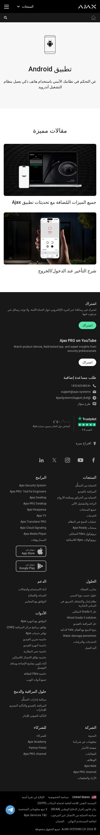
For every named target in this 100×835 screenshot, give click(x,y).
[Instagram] (67, 460)
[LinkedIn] (41, 460)
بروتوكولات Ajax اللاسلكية (81, 539)
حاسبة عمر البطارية (34, 651)
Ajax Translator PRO (33, 521)
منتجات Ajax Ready (84, 527)
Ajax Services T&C (35, 815)
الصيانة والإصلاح (37, 595)
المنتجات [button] (27, 6)
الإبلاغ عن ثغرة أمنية (33, 797)
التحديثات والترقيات (84, 642)
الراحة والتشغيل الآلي (83, 503)
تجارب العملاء (88, 589)
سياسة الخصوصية (58, 797)
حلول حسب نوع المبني (83, 595)
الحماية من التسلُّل (85, 485)
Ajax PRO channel (84, 772)
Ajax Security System (32, 485)
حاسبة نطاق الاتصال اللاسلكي (29, 657)
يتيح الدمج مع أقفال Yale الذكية (78, 629)
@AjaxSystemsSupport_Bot (73, 397)
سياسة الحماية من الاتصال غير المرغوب (73, 815)
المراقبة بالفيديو (87, 491)
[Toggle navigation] (6, 6)
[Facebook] (93, 460)
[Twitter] (54, 460)
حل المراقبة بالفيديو (84, 623)
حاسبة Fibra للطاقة (35, 673)
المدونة (92, 735)
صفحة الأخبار (88, 747)
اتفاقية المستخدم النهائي (82, 821)
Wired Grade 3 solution (81, 617)
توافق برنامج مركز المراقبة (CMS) (26, 627)
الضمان (60, 821)
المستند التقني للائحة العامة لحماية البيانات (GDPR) (66, 803)
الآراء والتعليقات (87, 778)
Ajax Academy (37, 741)
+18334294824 (81, 385)
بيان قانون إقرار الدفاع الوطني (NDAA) (73, 809)
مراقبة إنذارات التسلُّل (33, 699)
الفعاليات (91, 754)
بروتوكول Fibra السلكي (82, 533)
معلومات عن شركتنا (84, 741)
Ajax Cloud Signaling (33, 527)
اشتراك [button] (87, 362)
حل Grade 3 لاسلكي (84, 611)
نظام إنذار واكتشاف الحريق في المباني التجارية (78, 603)
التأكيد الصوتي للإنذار (34, 715)
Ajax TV (41, 515)
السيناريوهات (38, 539)
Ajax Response (36, 509)
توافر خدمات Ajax (36, 633)
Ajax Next (90, 766)
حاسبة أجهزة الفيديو (34, 645)
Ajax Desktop (38, 497)
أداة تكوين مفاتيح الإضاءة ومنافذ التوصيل (28, 665)
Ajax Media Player (34, 533)
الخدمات (91, 515)
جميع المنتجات (88, 509)
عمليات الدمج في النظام (82, 521)
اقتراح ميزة (83, 443)
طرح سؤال (83, 404)
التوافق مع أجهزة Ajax (33, 621)
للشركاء (41, 735)
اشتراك (87, 325)
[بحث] (5, 17)
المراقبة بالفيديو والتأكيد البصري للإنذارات (27, 707)
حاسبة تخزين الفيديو (34, 639)
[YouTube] (80, 460)
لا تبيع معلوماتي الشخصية (32, 809)
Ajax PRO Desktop (34, 503)
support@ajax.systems (76, 391)
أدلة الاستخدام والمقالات (32, 589)
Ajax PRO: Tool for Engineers (28, 491)
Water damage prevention (79, 635)
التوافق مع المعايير (35, 601)
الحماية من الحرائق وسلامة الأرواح (76, 497)
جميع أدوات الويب (36, 679)
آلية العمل (90, 648)
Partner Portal (37, 747)
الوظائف (91, 760)
